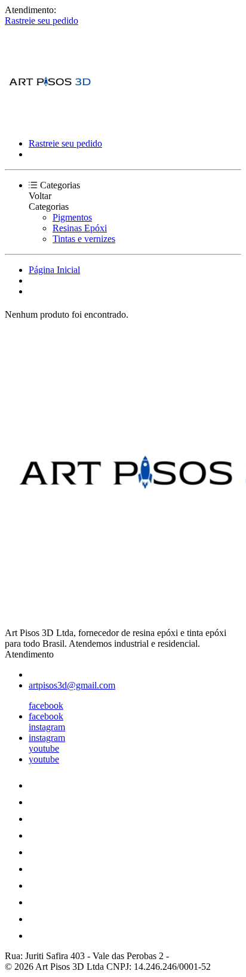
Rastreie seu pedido (41, 20)
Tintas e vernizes (84, 239)
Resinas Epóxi (80, 228)
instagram (47, 727)
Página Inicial (54, 270)
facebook (46, 705)
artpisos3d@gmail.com (72, 685)
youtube (44, 748)
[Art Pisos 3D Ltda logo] (49, 123)
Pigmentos (72, 217)
